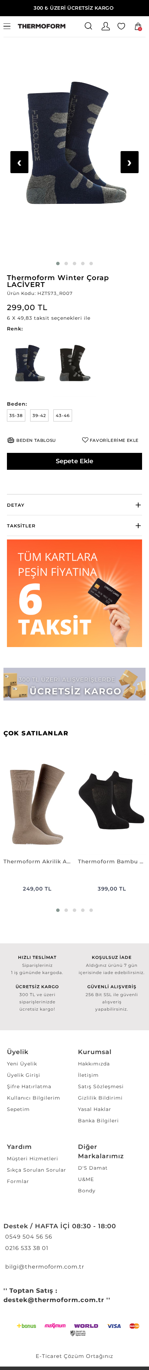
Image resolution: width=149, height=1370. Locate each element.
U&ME (86, 1179)
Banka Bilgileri (98, 1121)
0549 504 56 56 (27, 1236)
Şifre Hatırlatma (29, 1086)
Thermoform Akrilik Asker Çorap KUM (37, 861)
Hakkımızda (94, 1064)
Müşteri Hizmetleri (32, 1158)
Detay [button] (16, 505)
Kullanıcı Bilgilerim (33, 1098)
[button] (74, 318)
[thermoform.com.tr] (41, 26)
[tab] (74, 504)
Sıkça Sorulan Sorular (36, 1170)
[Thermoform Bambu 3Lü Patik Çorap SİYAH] (112, 804)
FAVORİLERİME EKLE (114, 440)
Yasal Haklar (94, 1109)
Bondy (87, 1191)
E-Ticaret (49, 1356)
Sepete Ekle (74, 461)
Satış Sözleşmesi (101, 1086)
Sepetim (18, 1109)
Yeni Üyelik (22, 1064)
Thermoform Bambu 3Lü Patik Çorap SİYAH (112, 861)
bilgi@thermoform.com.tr (43, 1266)
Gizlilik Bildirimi (100, 1098)
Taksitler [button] (21, 525)
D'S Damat (93, 1168)
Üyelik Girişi (23, 1075)
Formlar (18, 1181)
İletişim (88, 1075)
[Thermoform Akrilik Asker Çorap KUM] (37, 804)
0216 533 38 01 (26, 1248)
